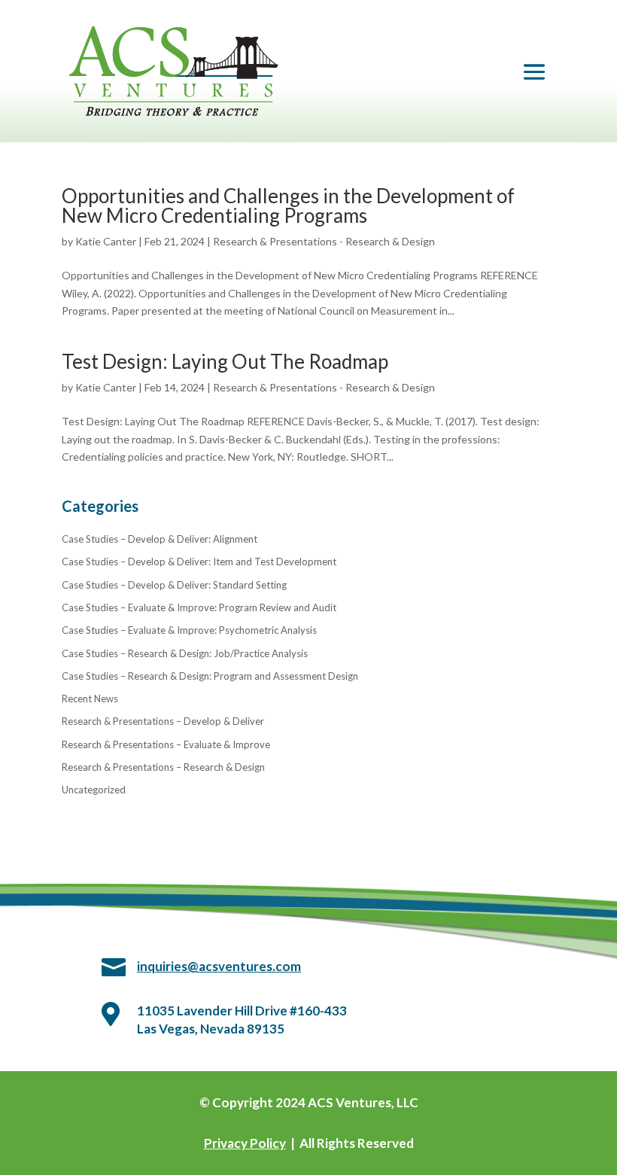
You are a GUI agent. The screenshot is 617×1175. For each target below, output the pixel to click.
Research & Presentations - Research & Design (324, 241)
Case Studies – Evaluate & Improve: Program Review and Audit (199, 607)
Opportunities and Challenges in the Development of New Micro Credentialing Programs (288, 205)
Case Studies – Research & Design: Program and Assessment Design (210, 676)
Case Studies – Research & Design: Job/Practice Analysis (185, 653)
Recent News (90, 699)
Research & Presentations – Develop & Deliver (163, 721)
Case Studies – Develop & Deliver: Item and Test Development (199, 562)
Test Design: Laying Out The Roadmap (225, 361)
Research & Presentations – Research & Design (163, 767)
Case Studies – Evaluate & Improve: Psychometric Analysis (189, 630)
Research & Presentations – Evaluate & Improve (166, 744)
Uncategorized (94, 790)
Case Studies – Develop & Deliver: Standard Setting (174, 585)
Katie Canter (105, 241)
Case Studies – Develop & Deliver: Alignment (159, 539)
